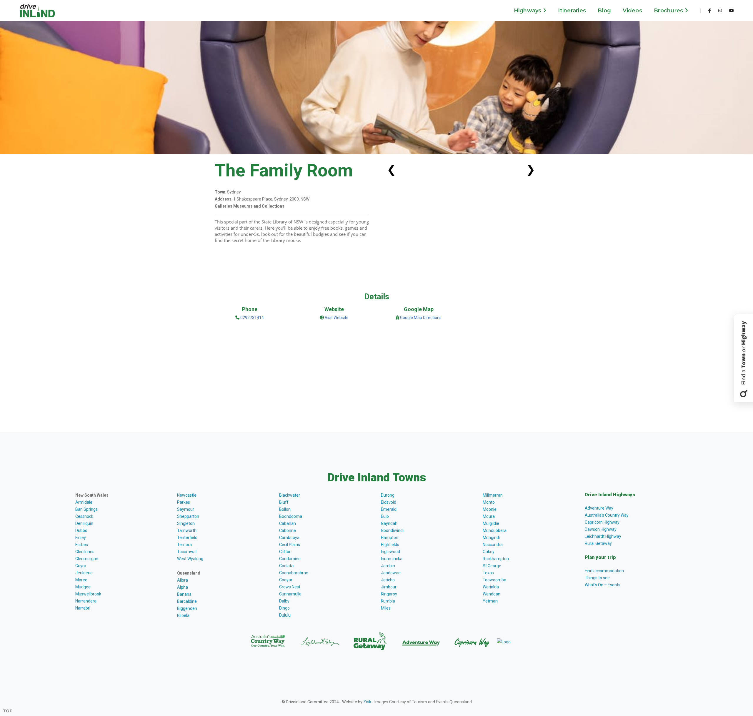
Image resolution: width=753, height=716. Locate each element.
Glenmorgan (86, 558)
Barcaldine (187, 601)
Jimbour (389, 587)
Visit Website (337, 317)
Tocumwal (186, 551)
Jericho (388, 580)
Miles (386, 608)
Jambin (388, 565)
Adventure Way (599, 508)
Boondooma (290, 516)
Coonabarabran (293, 572)
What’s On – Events (602, 585)
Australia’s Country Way (607, 515)
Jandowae (391, 572)
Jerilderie (84, 572)
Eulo (385, 516)
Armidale (83, 502)
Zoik (367, 702)
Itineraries (572, 10)
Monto (489, 502)
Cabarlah (287, 523)
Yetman (490, 601)
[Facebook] (709, 10)
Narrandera (85, 601)
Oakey (488, 551)
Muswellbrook (88, 594)
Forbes (81, 544)
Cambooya (289, 537)
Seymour (185, 509)
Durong (387, 495)
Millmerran (493, 495)
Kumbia (388, 601)
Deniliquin (84, 523)
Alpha (182, 587)
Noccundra (493, 544)
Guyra (80, 565)
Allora (182, 580)
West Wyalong (190, 558)
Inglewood (390, 551)
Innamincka (391, 558)
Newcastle (186, 495)
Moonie (490, 509)
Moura (489, 516)
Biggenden (187, 608)
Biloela (183, 615)
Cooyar (285, 580)
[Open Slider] (743, 358)
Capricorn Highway (602, 522)
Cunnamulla (290, 594)
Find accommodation (604, 570)
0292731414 (251, 317)
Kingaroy (389, 594)
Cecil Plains (289, 544)
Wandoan (491, 594)
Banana (184, 594)
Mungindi (491, 537)
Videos (632, 10)
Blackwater (289, 495)
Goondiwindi (392, 530)
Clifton (285, 551)
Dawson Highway (601, 529)
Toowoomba (494, 580)
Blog (604, 10)
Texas (488, 572)
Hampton (389, 537)
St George (492, 565)
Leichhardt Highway (603, 536)
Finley (80, 537)
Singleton (186, 523)
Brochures (669, 10)
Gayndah (389, 523)
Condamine (290, 558)
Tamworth (186, 530)
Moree (81, 580)
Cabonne (287, 530)
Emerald (389, 509)
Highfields (390, 544)
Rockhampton (496, 558)
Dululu (285, 615)
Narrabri (82, 608)
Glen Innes (84, 551)
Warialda (491, 587)
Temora (184, 544)
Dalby (284, 601)
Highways (528, 10)
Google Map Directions (421, 317)
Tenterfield (187, 537)
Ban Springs (86, 509)
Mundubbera (495, 530)
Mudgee (83, 587)
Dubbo (81, 530)
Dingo (284, 608)
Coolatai (286, 565)
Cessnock (84, 516)
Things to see (597, 577)
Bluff (284, 502)
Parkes (183, 502)
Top (8, 710)
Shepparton (188, 516)
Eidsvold (388, 502)
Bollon (285, 509)
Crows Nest (289, 587)
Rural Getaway (598, 543)
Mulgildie (491, 523)
